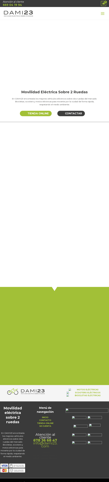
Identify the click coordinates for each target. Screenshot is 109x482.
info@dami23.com (45, 444)
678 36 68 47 (45, 440)
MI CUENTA (45, 426)
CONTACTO (45, 420)
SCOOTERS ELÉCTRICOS (87, 392)
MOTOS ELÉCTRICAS (87, 389)
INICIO (45, 417)
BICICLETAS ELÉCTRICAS (87, 395)
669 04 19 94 (12, 5)
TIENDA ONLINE (45, 423)
